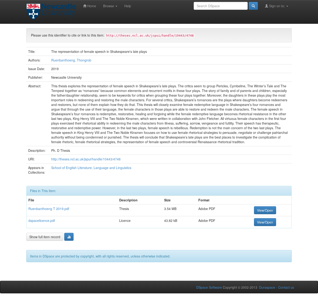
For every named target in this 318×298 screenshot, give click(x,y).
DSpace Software (209, 287)
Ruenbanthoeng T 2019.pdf (48, 208)
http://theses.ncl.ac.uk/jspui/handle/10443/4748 (86, 159)
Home (91, 5)
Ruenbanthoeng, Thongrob (71, 60)
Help (127, 5)
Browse (109, 5)
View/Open (265, 210)
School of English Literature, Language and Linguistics (91, 167)
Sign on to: (277, 5)
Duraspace (267, 287)
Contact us (286, 287)
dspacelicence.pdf (41, 220)
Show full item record (44, 236)
